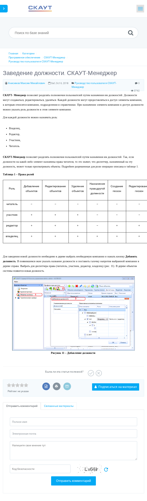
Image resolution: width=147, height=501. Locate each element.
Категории (28, 53)
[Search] (131, 32)
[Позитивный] (90, 371)
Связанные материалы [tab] (59, 405)
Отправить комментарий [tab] (22, 405)
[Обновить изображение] (106, 469)
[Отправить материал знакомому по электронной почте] (67, 386)
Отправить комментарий (73, 481)
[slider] (17, 385)
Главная (13, 53)
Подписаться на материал (117, 387)
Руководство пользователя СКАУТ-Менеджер (36, 61)
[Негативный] (98, 371)
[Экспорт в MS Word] (46, 386)
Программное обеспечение (24, 57)
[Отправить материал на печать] (56, 386)
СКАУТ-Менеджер (54, 57)
